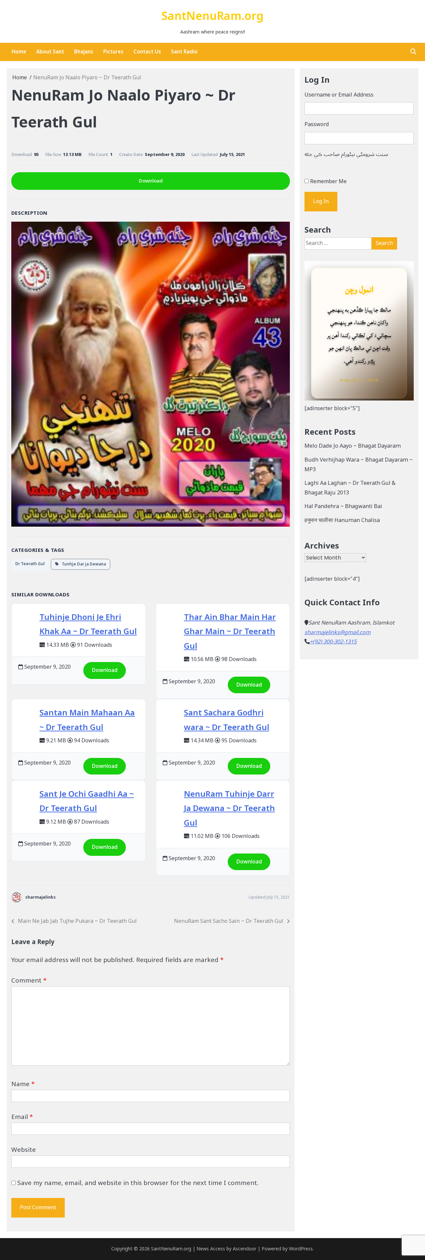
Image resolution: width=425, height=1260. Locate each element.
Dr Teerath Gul (30, 564)
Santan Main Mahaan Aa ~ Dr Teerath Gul (87, 720)
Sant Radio (184, 51)
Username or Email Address (339, 95)
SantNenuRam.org (212, 16)
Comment (28, 980)
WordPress (301, 1249)
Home (19, 51)
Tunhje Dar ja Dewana (82, 564)
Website (23, 1149)
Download (151, 181)
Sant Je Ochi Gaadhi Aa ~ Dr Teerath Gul (87, 801)
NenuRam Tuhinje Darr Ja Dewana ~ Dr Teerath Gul (229, 808)
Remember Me (328, 181)
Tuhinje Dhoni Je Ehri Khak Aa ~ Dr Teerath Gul (88, 624)
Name (23, 1084)
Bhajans (83, 51)
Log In (321, 201)
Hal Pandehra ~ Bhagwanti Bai (343, 506)
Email (22, 1117)
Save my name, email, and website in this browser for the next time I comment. (138, 1183)
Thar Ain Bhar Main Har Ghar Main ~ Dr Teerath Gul (230, 631)
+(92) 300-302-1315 (333, 641)
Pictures (113, 51)
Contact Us (147, 51)
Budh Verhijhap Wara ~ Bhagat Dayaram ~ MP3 (358, 464)
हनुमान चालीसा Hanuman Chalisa (342, 520)
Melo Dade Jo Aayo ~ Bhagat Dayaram (352, 446)
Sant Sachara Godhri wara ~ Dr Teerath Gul (226, 720)
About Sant (50, 51)
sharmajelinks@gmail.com (337, 632)
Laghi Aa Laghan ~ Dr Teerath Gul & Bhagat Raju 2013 (349, 488)
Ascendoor (244, 1249)
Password (316, 124)
